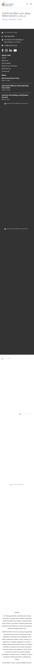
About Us (5, 60)
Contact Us (6, 71)
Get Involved (6, 63)
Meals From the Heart (9, 66)
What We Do (6, 69)
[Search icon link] (27, 4)
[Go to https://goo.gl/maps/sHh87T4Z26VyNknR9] (17, 41)
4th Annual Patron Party (10, 78)
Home (4, 58)
